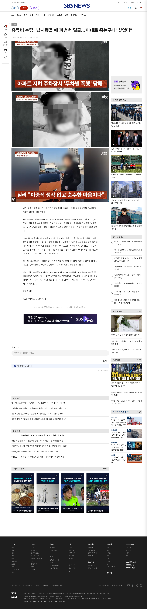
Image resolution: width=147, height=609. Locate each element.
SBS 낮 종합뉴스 (54, 568)
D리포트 (71, 558)
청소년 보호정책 (107, 598)
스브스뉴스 (91, 561)
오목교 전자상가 (92, 568)
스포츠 (59, 15)
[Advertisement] (60, 384)
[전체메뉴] (12, 14)
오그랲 (113, 455)
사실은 (70, 547)
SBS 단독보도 (73, 550)
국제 (43, 15)
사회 (37, 15)
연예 (66, 15)
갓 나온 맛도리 (92, 565)
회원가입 (133, 2)
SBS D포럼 (129, 567)
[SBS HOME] (140, 2)
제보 (108, 550)
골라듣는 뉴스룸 (54, 560)
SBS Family (104, 585)
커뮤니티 (128, 553)
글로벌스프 (114, 417)
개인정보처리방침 (57, 585)
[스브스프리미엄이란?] (128, 412)
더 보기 (105, 468)
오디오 (51, 556)
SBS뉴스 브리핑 (54, 565)
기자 (108, 558)
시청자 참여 (28, 586)
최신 (12, 547)
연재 (70, 543)
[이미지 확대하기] (13, 199)
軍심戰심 (52, 547)
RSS (108, 564)
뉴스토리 (33, 567)
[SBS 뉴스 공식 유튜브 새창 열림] (128, 585)
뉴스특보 (33, 569)
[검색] (136, 8)
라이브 (108, 553)
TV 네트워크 (15, 569)
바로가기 (109, 543)
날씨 (108, 547)
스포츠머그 (91, 547)
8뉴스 (19, 15)
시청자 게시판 (110, 567)
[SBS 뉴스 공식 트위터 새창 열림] (137, 585)
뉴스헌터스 (34, 550)
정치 (25, 15)
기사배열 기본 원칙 (96, 598)
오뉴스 (32, 561)
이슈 (12, 572)
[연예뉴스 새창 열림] (126, 84)
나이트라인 (34, 564)
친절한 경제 (72, 553)
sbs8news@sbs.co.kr (79, 593)
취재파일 (74, 15)
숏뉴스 (108, 556)
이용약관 (45, 585)
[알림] (141, 8)
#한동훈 (130, 8)
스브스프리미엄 (130, 543)
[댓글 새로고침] (19, 347)
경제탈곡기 (114, 442)
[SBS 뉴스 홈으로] (77, 5)
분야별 (13, 543)
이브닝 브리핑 (53, 550)
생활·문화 (51, 15)
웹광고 (38, 585)
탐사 (70, 571)
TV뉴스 (83, 15)
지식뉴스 (128, 547)
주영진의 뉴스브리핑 (36, 558)
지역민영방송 (117, 585)
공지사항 (109, 573)
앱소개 (108, 561)
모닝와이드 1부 (35, 553)
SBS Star (129, 564)
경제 (31, 15)
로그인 (125, 2)
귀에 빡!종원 (91, 550)
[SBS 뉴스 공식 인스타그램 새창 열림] (141, 585)
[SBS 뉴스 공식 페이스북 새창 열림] (133, 585)
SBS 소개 (15, 586)
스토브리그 (91, 556)
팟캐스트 (128, 550)
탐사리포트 (72, 564)
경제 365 (71, 556)
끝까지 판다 (72, 568)
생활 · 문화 (14, 561)
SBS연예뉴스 (130, 562)
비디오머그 (91, 543)
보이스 (51, 563)
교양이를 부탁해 (92, 553)
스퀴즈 (128, 556)
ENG (118, 2)
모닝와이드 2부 (35, 556)
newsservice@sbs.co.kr (75, 596)
